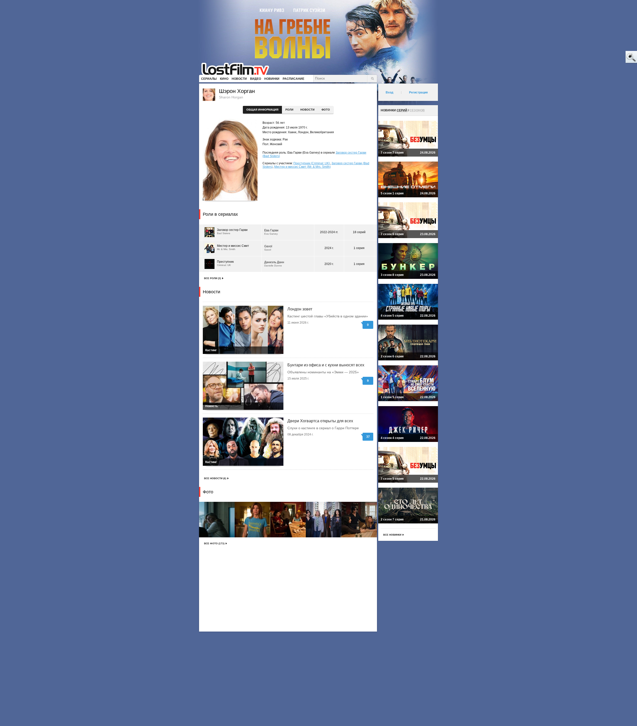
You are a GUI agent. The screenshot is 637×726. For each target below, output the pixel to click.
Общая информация (262, 109)
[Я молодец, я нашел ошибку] (612, 57)
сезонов (417, 110)
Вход (389, 92)
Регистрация (418, 92)
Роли (289, 109)
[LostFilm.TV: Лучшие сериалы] (237, 68)
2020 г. (329, 264)
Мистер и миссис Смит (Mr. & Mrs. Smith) (302, 167)
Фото (325, 109)
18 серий (359, 232)
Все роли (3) (212, 278)
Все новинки (392, 535)
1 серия (359, 248)
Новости (307, 109)
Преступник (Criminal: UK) (311, 163)
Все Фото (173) (214, 543)
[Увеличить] (217, 519)
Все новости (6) (215, 478)
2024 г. (329, 248)
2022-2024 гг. (329, 232)
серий (402, 110)
